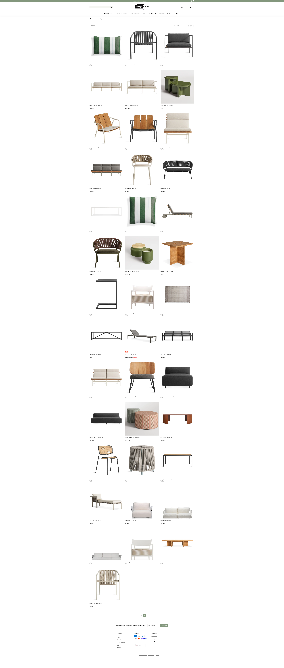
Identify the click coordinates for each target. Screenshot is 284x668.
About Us (119, 635)
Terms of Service (143, 655)
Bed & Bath (151, 13)
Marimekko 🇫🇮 (107, 13)
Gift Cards (119, 639)
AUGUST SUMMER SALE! (140, 1)
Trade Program (120, 644)
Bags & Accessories (159, 13)
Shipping (119, 640)
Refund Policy (151, 655)
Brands (168, 13)
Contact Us (119, 637)
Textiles (144, 13)
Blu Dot (118, 13)
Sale (177, 13)
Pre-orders (119, 647)
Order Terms (119, 645)
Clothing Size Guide (121, 642)
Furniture (126, 13)
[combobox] (101, 7)
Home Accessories (135, 13)
